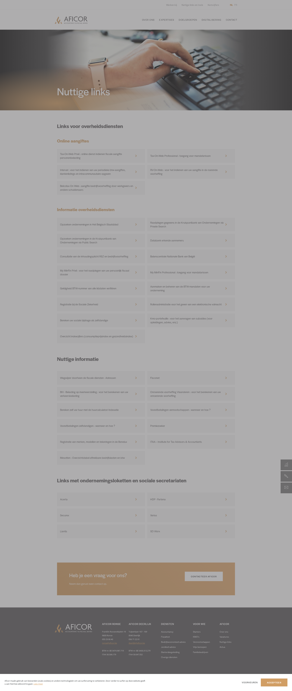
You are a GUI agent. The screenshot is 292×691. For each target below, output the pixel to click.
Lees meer (38, 683)
